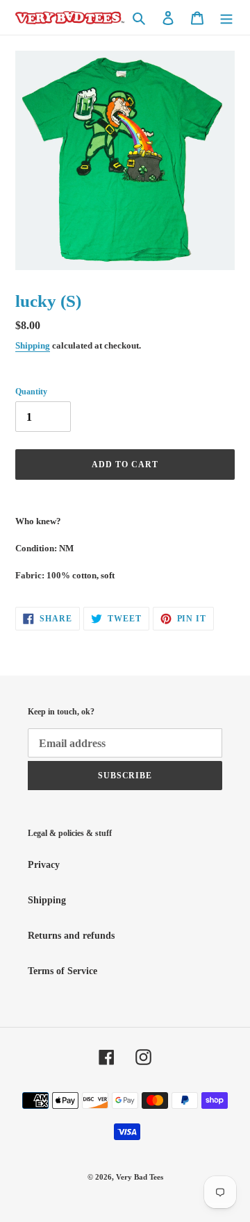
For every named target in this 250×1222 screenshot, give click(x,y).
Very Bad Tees (139, 1177)
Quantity (31, 391)
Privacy (44, 865)
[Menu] (226, 17)
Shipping (32, 345)
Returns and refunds (71, 935)
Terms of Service (62, 971)
